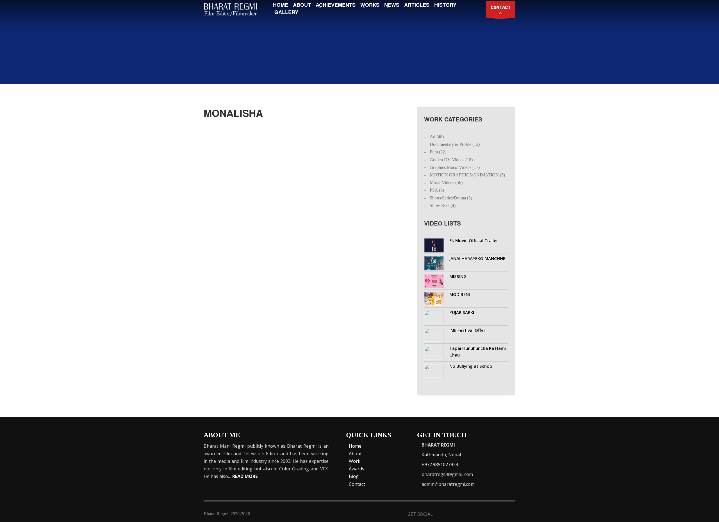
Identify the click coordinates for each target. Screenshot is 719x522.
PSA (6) (437, 190)
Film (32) (438, 152)
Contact (357, 484)
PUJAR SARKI (461, 312)
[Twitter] (455, 515)
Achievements (336, 4)
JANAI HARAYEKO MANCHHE (477, 258)
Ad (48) (437, 136)
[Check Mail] (510, 515)
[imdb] (469, 515)
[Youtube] (483, 515)
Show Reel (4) (443, 205)
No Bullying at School (471, 366)
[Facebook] (442, 515)
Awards (356, 469)
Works (369, 4)
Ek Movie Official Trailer (473, 240)
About (302, 4)
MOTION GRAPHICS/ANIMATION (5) (467, 175)
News (391, 4)
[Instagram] (497, 515)
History (445, 4)
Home (280, 4)
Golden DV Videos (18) (451, 159)
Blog (354, 476)
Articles (416, 4)
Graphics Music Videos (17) (455, 167)
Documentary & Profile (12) (455, 144)
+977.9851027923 (440, 464)
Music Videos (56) (446, 182)
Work (354, 461)
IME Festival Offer (467, 330)
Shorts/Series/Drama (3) (451, 198)
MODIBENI (459, 294)
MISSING (458, 276)
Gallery (286, 12)
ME (501, 9)
